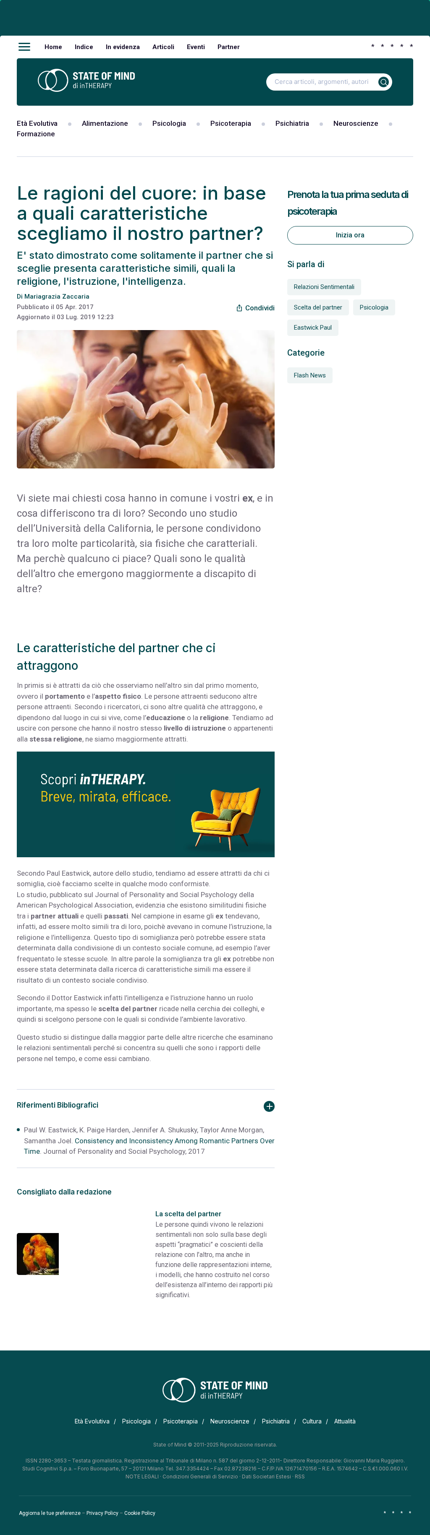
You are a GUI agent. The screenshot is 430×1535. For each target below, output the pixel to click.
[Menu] (24, 47)
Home (53, 47)
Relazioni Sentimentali (324, 287)
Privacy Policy (102, 1513)
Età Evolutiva (37, 123)
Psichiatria (292, 123)
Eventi (196, 47)
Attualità (345, 1421)
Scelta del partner (318, 307)
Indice (84, 47)
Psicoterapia (230, 123)
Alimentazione (105, 123)
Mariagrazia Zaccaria (56, 296)
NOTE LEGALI (142, 1476)
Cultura (312, 1421)
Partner (229, 47)
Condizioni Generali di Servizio (200, 1476)
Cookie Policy (139, 1513)
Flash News (310, 375)
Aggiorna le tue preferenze (50, 1513)
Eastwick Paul (313, 327)
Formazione (36, 134)
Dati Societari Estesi (266, 1476)
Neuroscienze (355, 123)
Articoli (163, 47)
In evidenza (123, 47)
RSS (300, 1476)
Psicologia (169, 123)
